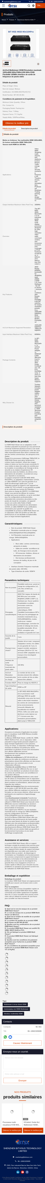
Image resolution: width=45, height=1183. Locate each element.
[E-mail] (10, 1037)
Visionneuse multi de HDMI (25, 20)
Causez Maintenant (22, 1043)
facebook (27, 1172)
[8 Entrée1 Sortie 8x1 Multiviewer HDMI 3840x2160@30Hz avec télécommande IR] (33, 1111)
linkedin (18, 1172)
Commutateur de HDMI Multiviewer (16, 1009)
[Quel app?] (5, 1037)
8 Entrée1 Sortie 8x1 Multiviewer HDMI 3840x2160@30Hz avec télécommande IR (33, 1123)
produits (11, 20)
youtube (22, 1172)
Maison (4, 20)
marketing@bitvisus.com (12, 1)
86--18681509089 (36, 1)
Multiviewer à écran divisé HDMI (15, 1004)
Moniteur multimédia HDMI (13, 1014)
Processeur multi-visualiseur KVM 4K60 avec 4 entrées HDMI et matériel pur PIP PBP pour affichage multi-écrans (12, 1123)
